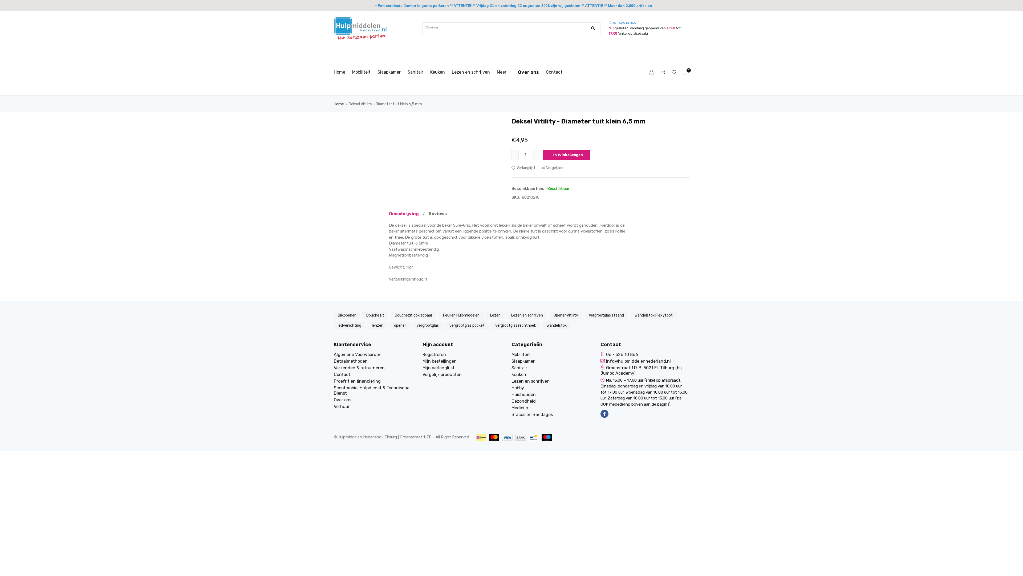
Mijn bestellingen (440, 361)
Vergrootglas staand (606, 315)
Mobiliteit (361, 72)
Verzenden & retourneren (359, 367)
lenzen (377, 325)
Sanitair (415, 72)
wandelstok (557, 325)
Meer (501, 72)
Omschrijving (404, 213)
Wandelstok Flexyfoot (654, 315)
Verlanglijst (526, 168)
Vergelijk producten (442, 374)
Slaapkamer (389, 72)
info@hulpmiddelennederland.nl (638, 361)
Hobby (518, 387)
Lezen (495, 315)
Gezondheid (524, 401)
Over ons (528, 72)
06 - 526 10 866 (624, 23)
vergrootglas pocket (467, 325)
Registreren (434, 354)
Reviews (438, 213)
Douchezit (375, 315)
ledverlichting (349, 325)
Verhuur (342, 406)
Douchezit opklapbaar (413, 315)
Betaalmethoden (351, 361)
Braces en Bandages (532, 414)
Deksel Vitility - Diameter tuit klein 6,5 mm (385, 104)
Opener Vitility (566, 315)
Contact (554, 72)
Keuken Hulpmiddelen (461, 315)
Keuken (437, 72)
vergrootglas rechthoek (515, 325)
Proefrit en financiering (357, 381)
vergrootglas (428, 325)
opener (400, 325)
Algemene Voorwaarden (357, 354)
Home (339, 72)
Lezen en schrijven (471, 72)
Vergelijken (555, 168)
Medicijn (520, 407)
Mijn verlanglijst (438, 367)
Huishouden (524, 394)
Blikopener (347, 315)
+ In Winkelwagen (566, 154)
